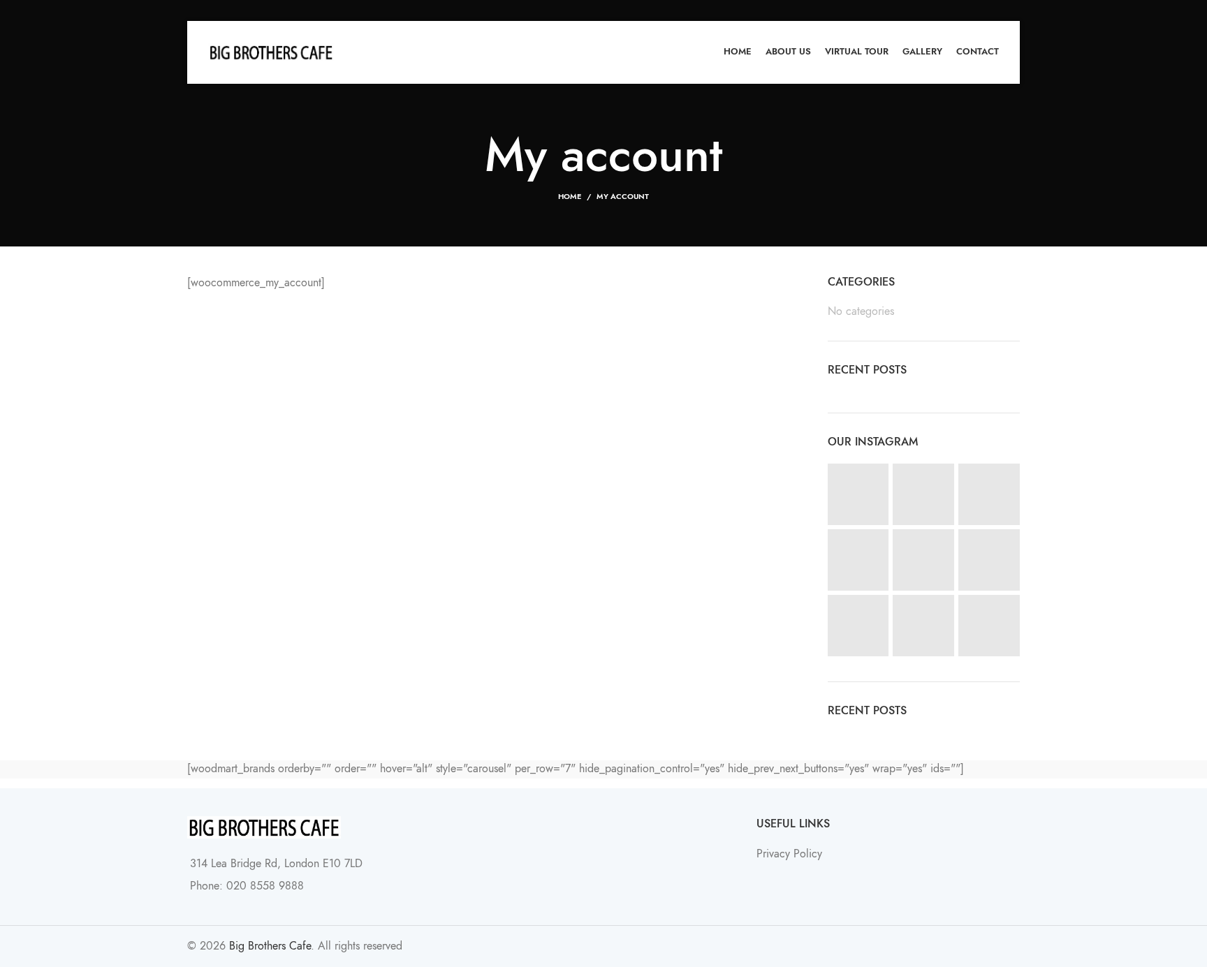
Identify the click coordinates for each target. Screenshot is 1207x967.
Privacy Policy (789, 854)
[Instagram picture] (858, 494)
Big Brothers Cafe (270, 946)
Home (569, 196)
